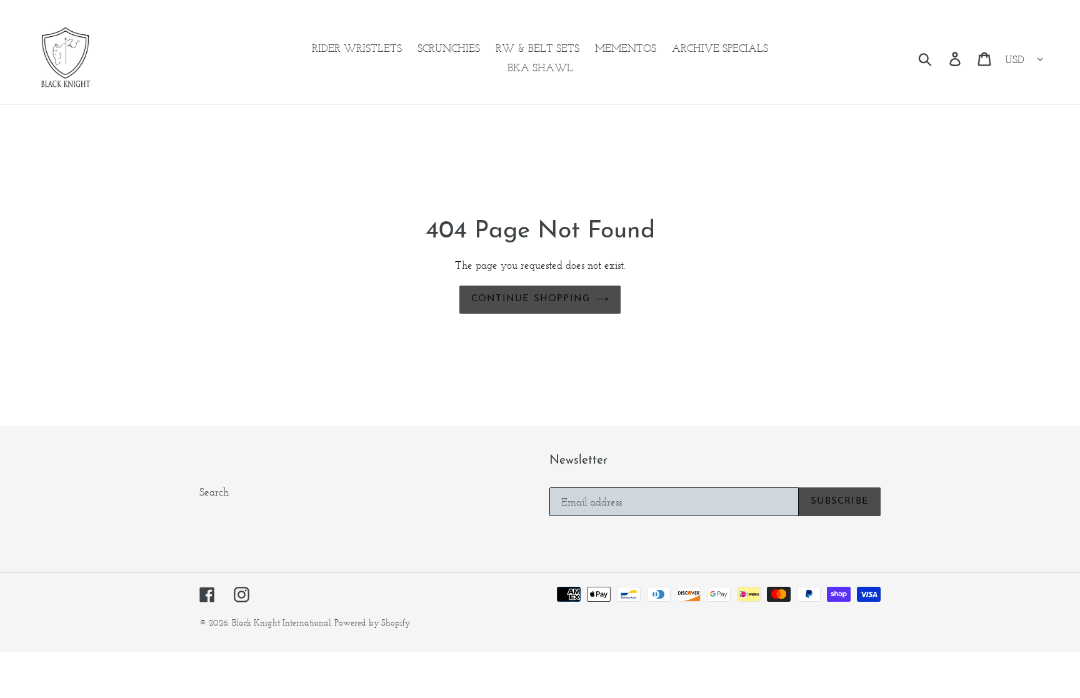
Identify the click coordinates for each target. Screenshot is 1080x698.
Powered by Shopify (372, 622)
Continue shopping (530, 299)
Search (214, 492)
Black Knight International (281, 622)
